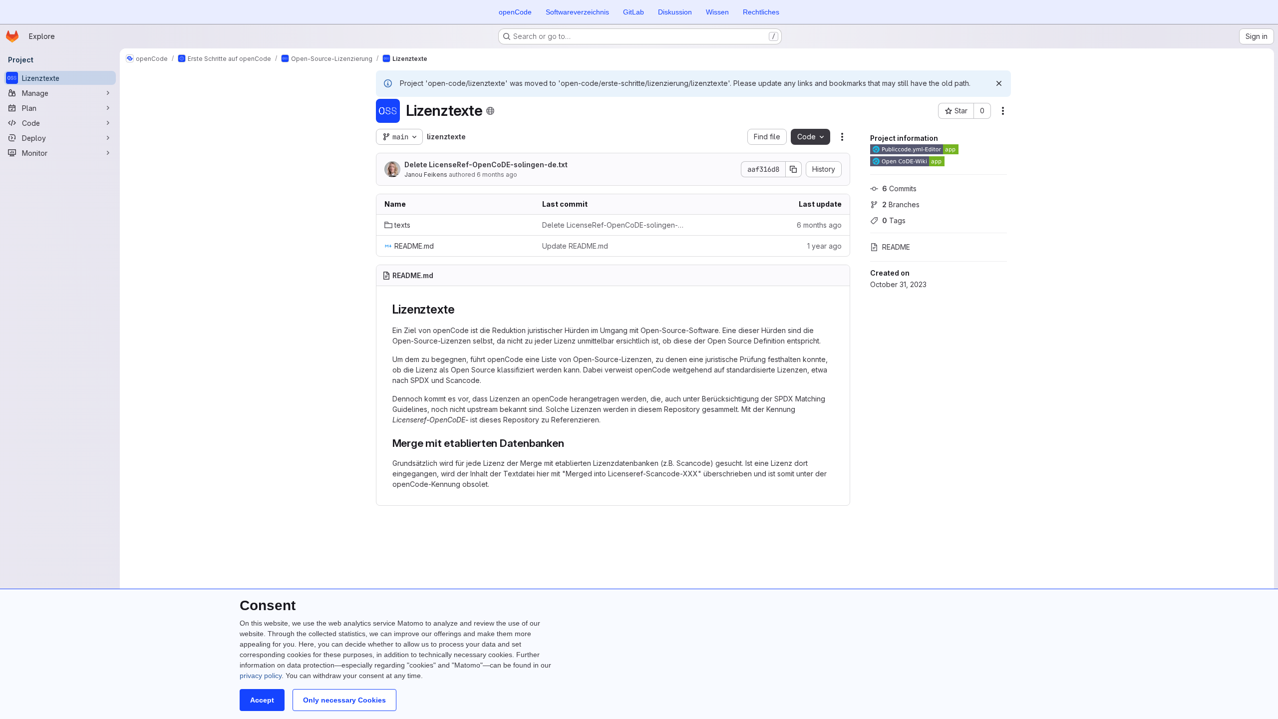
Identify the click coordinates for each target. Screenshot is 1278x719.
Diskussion (675, 12)
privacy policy (261, 676)
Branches (901, 204)
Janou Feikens (425, 174)
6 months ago (497, 174)
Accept (262, 700)
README (896, 247)
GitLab (633, 12)
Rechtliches (761, 12)
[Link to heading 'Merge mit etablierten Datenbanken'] (570, 443)
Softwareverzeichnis (577, 12)
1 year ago (824, 246)
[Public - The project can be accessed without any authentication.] (490, 111)
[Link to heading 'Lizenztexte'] (461, 309)
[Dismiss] (999, 83)
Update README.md (575, 246)
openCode (515, 12)
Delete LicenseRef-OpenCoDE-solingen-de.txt (486, 164)
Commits (899, 188)
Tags (894, 220)
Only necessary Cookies (344, 700)
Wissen (717, 12)
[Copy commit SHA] (794, 169)
